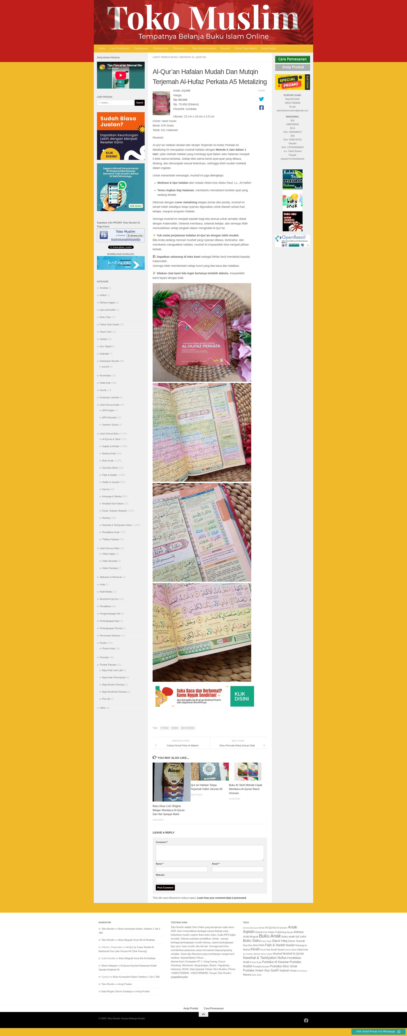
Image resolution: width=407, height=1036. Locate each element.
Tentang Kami (161, 48)
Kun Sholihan (248, 954)
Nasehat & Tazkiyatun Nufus (117, 525)
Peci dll (106, 699)
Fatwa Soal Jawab (109, 324)
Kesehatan (105, 375)
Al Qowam (282, 928)
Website (160, 875)
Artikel (103, 295)
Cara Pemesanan (120, 48)
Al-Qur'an (270, 927)
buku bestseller (108, 309)
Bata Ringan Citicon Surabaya (117, 991)
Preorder (104, 657)
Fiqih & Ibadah (109, 475)
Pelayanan (179, 48)
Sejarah (284, 970)
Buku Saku (252, 940)
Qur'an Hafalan (187, 728)
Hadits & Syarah (110, 482)
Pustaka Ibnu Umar (283, 966)
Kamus (106, 489)
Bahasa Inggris (107, 302)
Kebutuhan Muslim (109, 361)
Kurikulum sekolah (109, 397)
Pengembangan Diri (110, 613)
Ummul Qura (302, 971)
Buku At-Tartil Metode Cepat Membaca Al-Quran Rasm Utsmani (245, 789)
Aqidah (249, 931)
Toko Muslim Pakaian (204, 48)
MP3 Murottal (109, 417)
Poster (103, 643)
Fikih (261, 945)
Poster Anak (108, 648)
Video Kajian (108, 553)
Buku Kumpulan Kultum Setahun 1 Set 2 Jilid (136, 976)
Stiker (103, 707)
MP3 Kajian (108, 410)
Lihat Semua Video (109, 548)
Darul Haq (279, 940)
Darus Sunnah (296, 940)
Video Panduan (110, 568)
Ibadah (290, 945)
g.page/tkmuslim (179, 976)
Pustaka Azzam (261, 966)
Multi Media (106, 591)
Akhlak (262, 928)
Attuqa (290, 932)
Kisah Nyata (277, 949)
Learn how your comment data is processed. (222, 897)
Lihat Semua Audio (109, 404)
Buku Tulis (105, 317)
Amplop (104, 287)
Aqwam (259, 932)
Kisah (255, 949)
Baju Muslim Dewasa (113, 684)
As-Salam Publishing (275, 932)
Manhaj (106, 517)
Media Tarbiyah (266, 954)
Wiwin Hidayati (109, 965)
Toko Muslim (108, 928)
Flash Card (105, 331)
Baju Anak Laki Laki (112, 670)
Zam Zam (257, 974)
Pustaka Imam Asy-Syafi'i (261, 970)
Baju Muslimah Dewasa (114, 691)
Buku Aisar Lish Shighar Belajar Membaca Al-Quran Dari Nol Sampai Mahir (169, 810)
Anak (292, 927)
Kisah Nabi (265, 950)
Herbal (103, 339)
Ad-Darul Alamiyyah (250, 928)
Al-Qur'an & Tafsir (111, 439)
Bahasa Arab (109, 453)
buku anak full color (294, 936)
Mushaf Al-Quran (293, 953)
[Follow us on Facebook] (306, 1020)
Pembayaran (141, 48)
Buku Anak (108, 460)
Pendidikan (105, 606)
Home (101, 48)
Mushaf (277, 953)
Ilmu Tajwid (105, 346)
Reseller (225, 48)
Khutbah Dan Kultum (113, 503)
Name (159, 863)
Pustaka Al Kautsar (275, 962)
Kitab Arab (105, 382)
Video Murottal (109, 561)
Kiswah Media (290, 950)
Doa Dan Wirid (109, 467)
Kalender (104, 353)
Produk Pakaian (108, 664)
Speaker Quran (110, 424)
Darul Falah (266, 941)
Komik (103, 390)
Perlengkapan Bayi (109, 621)
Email (215, 863)
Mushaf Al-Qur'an (193, 57)
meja (102, 584)
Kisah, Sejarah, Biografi (114, 510)
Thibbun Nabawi (110, 539)
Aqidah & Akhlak (110, 446)
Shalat (293, 970)
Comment (162, 842)
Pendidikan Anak (111, 532)
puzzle (105, 366)
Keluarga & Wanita (111, 496)
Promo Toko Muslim (246, 48)
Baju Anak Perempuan (113, 677)
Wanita (247, 974)
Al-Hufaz (164, 728)
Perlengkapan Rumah (111, 628)
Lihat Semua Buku (165, 57)
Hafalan (174, 728)
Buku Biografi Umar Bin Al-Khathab (136, 939)
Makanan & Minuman (111, 577)
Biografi (254, 936)
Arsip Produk (268, 48)
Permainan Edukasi (110, 635)
